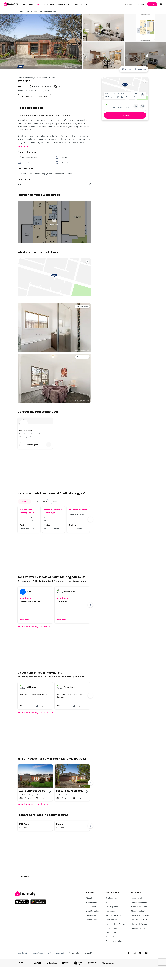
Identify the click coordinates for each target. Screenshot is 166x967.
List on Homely (137, 898)
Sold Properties (112, 906)
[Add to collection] (49, 791)
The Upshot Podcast (139, 919)
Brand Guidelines (92, 911)
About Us (89, 898)
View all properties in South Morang (34, 804)
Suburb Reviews (64, 4)
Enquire (125, 115)
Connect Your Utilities (114, 941)
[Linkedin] (146, 953)
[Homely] (30, 893)
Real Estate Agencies (114, 915)
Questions (78, 4)
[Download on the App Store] (22, 901)
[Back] (17, 11)
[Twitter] (140, 953)
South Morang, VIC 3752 (34, 11)
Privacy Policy (74, 953)
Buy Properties (111, 898)
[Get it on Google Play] (38, 901)
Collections (129, 4)
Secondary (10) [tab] (41, 501)
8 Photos (128, 69)
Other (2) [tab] (55, 501)
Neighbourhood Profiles (115, 924)
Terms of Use (89, 953)
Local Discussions (112, 919)
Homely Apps (91, 915)
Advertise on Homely (139, 906)
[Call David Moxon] (48, 444)
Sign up (152, 4)
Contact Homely (92, 919)
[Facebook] (128, 953)
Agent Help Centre (138, 928)
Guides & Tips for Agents (140, 915)
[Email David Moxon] (142, 106)
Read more (23, 146)
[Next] (90, 519)
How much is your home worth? (34, 96)
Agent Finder (49, 4)
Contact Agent (32, 444)
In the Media (91, 906)
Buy (24, 4)
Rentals (109, 902)
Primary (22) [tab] (24, 501)
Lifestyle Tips (111, 932)
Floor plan (142, 69)
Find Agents (110, 911)
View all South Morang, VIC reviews (34, 626)
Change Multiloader (139, 902)
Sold (38, 4)
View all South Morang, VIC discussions (35, 712)
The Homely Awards (139, 924)
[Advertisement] (54, 470)
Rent (31, 4)
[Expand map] (87, 262)
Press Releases (91, 902)
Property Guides (112, 928)
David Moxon (118, 105)
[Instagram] (134, 953)
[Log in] (161, 4)
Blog (87, 4)
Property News (111, 937)
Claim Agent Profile (138, 911)
